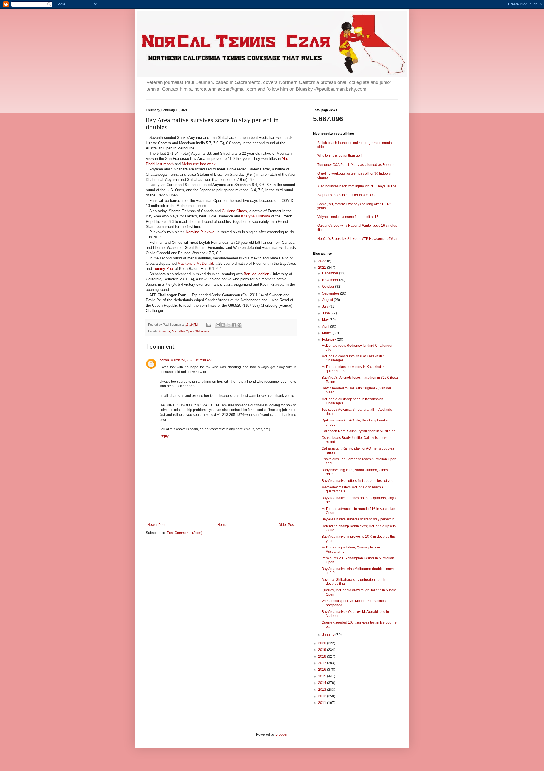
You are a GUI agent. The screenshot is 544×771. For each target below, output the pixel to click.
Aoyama (164, 331)
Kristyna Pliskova (255, 216)
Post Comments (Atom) (184, 533)
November (330, 280)
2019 (322, 650)
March (327, 333)
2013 (322, 690)
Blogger (281, 734)
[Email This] (218, 325)
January (328, 635)
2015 (322, 676)
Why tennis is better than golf (339, 156)
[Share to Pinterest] (239, 325)
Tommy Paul (163, 268)
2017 (322, 663)
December (330, 273)
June (326, 313)
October (328, 287)
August (328, 300)
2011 (322, 703)
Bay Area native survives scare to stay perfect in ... (360, 519)
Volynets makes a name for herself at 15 (348, 217)
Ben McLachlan (256, 274)
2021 (322, 268)
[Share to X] (228, 325)
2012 (322, 696)
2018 (322, 656)
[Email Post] (208, 324)
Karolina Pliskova (200, 232)
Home (222, 525)
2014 (322, 683)
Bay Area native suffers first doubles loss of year (358, 481)
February (329, 340)
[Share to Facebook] (234, 325)
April (326, 327)
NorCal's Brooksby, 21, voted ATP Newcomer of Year (357, 239)
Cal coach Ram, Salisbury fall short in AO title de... (360, 431)
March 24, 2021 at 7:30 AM (191, 360)
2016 (322, 670)
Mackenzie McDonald (195, 263)
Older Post (287, 525)
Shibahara (202, 331)
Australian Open (182, 331)
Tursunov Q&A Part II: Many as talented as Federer (356, 165)
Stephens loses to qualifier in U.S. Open (348, 195)
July (325, 306)
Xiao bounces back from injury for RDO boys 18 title (356, 186)
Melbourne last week (199, 164)
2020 (322, 643)
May (326, 320)
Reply (164, 436)
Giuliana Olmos (234, 211)
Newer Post (156, 525)
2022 (322, 261)
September (331, 293)
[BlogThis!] (223, 325)
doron (164, 360)
